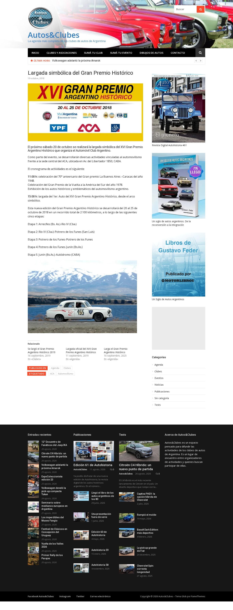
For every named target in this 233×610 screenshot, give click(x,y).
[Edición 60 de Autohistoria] (81, 535)
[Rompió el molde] (126, 518)
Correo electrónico (100, 596)
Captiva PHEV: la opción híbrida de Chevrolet (147, 496)
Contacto (178, 52)
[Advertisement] (178, 328)
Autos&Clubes (53, 35)
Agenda (55, 368)
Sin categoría (162, 398)
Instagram (65, 596)
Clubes (67, 368)
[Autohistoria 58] (81, 568)
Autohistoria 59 (99, 550)
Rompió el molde (146, 514)
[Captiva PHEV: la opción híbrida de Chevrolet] (126, 497)
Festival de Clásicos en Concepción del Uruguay (54, 532)
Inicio (35, 52)
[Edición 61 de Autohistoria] (94, 451)
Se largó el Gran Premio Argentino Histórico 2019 (41, 350)
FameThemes (198, 596)
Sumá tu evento (121, 52)
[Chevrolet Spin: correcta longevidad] (126, 569)
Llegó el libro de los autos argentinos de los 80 (102, 495)
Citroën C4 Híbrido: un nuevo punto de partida (136, 467)
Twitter (80, 596)
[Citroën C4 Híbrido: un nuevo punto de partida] (139, 451)
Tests (158, 404)
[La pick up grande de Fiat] (126, 551)
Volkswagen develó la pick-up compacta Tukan (53, 491)
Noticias (159, 384)
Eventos (159, 378)
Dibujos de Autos (151, 52)
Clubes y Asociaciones (62, 52)
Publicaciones (162, 391)
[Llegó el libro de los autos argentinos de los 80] (81, 496)
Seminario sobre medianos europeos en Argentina (54, 505)
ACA (52, 373)
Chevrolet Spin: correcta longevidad (145, 568)
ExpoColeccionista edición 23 (69, 60)
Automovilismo (65, 373)
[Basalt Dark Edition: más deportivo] (126, 533)
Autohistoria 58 (99, 565)
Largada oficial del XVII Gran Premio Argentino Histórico (81, 350)
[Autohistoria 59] (81, 553)
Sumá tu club (93, 52)
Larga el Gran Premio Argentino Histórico (115, 350)
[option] (127, 61)
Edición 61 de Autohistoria (93, 465)
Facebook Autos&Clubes (41, 596)
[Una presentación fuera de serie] (81, 517)
